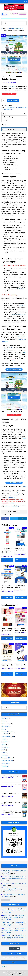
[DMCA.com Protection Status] (5, 900)
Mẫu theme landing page (7, 736)
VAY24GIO (4, 966)
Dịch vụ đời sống (5, 723)
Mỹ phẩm (3, 744)
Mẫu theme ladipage (12, 107)
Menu (14, 1)
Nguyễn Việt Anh (7, 909)
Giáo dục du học (19, 28)
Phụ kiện (3, 750)
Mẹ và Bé (3, 739)
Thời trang (4, 755)
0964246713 (20, 289)
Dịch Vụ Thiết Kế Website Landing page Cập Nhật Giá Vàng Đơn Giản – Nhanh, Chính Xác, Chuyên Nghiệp (13, 872)
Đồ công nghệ (5, 763)
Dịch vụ (3, 721)
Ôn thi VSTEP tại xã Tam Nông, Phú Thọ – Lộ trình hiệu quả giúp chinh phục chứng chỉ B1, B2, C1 (13, 878)
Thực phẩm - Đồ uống (7, 758)
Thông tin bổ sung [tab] (8, 117)
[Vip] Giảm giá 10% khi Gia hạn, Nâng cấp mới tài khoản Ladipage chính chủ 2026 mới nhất (13, 910)
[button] (24, 37)
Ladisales (6, 733)
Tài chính (3, 752)
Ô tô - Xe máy (4, 747)
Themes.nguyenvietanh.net (12, 506)
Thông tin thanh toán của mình (18, 314)
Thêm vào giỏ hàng (13, 100)
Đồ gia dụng (4, 766)
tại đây (11, 347)
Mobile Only (4, 741)
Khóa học (3, 729)
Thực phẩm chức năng (7, 760)
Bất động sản (4, 718)
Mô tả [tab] (4, 114)
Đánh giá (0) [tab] (6, 120)
